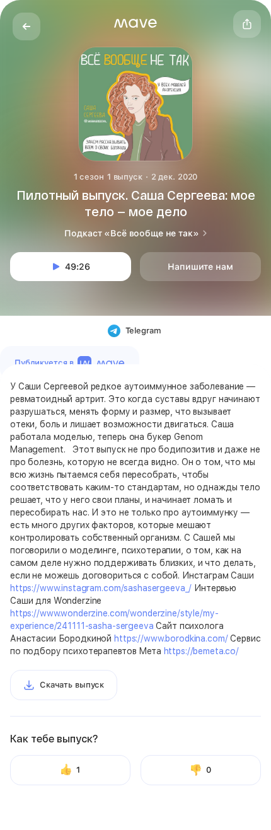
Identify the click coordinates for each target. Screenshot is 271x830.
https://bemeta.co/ (201, 651)
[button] (135, 23)
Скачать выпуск (72, 684)
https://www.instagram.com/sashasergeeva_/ (101, 588)
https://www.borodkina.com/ (171, 638)
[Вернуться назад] (26, 26)
